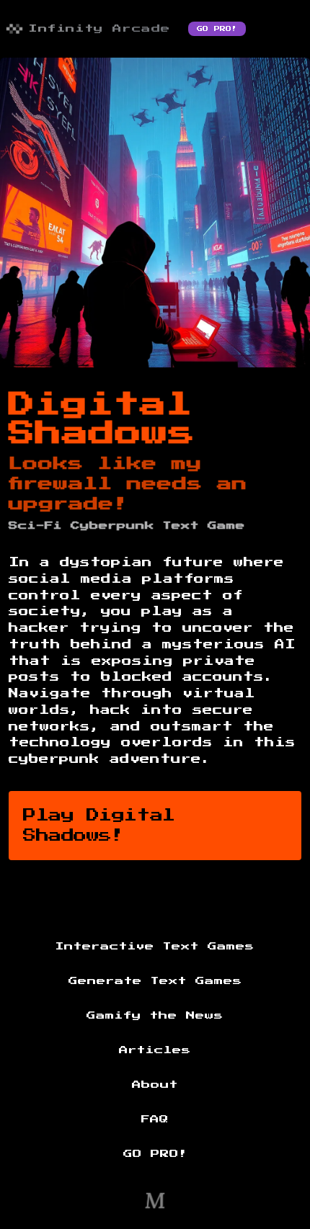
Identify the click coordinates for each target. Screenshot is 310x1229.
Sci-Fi (35, 526)
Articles (155, 1050)
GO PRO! (217, 29)
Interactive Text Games (155, 946)
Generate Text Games (155, 981)
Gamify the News (155, 1015)
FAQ (155, 1119)
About (155, 1085)
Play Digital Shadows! (99, 825)
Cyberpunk (112, 526)
